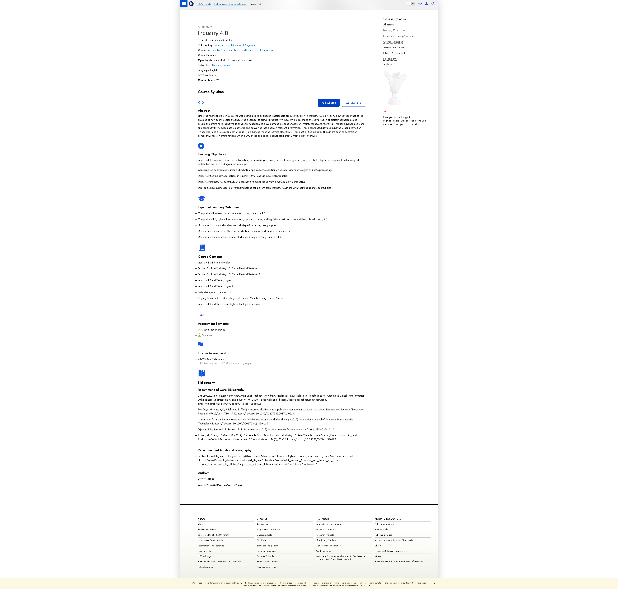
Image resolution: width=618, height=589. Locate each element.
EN (413, 3)
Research (322, 518)
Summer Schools (265, 556)
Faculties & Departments (210, 540)
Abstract (388, 24)
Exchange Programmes (268, 545)
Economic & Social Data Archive (391, 550)
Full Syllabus (329, 102)
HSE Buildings (204, 556)
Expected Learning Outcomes (399, 36)
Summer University (266, 550)
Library (378, 545)
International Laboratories (329, 524)
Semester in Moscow (267, 561)
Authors (387, 64)
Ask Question (353, 102)
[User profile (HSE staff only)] (426, 3)
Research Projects (325, 534)
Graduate (262, 540)
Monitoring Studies (326, 540)
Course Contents (393, 41)
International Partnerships (211, 545)
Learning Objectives (394, 30)
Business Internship (266, 566)
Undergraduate (264, 534)
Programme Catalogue (268, 529)
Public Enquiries (205, 566)
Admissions (262, 524)
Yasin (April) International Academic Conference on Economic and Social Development (342, 558)
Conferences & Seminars (328, 545)
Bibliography (390, 58)
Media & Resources (388, 518)
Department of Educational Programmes (236, 45)
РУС (409, 3)
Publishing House (383, 534)
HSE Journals (381, 529)
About (202, 518)
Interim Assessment (394, 53)
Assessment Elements (395, 47)
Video (378, 556)
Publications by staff (385, 524)
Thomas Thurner (221, 65)
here (307, 583)
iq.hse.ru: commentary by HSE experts (394, 540)
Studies (262, 518)
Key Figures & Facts (207, 529)
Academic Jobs (323, 550)
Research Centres (325, 529)
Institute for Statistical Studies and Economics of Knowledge (240, 50)
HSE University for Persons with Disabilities (219, 561)
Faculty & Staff (205, 550)
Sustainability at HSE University (213, 534)
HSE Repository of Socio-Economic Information (399, 561)
